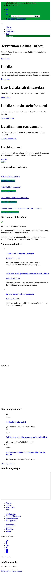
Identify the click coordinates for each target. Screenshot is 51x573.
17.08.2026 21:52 (13, 278)
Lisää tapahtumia (7, 463)
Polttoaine (10, 527)
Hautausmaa (11, 514)
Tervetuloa (5, 58)
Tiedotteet (10, 529)
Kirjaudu (11, 19)
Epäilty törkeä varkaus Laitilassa (20, 294)
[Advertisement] (25, 335)
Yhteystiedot (6, 571)
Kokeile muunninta (8, 139)
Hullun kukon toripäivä (16, 422)
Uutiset (9, 29)
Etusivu (9, 27)
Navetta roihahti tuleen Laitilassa (20, 253)
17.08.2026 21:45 (13, 299)
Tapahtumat (10, 525)
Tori (7, 34)
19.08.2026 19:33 (13, 258)
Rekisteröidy (21, 19)
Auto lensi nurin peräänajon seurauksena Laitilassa (27, 274)
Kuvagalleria (11, 521)
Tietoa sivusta (16, 571)
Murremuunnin (12, 518)
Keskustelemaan (7, 118)
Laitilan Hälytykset (13, 516)
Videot (8, 531)
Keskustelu (10, 31)
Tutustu (4, 159)
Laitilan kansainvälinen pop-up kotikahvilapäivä (26, 437)
